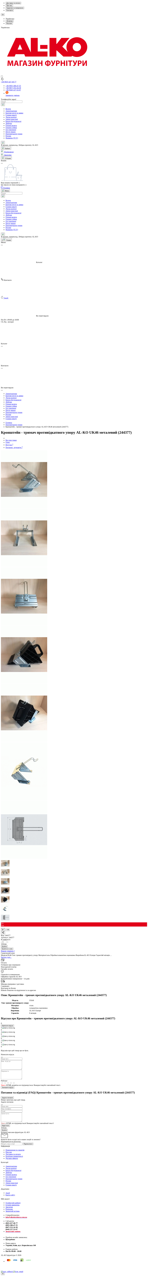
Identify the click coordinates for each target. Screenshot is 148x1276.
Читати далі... (6, 957)
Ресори (8, 136)
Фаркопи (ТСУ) (12, 138)
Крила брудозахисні (13, 121)
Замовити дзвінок (13, 95)
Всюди (8, 109)
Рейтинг (4, 1081)
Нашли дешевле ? (8, 951)
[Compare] (2, 928)
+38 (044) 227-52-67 (13, 90)
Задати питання (7, 1098)
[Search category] (3, 104)
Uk (3, 15)
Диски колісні (11, 117)
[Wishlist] (4, 928)
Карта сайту (10, 1195)
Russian (9, 23)
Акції (8, 1193)
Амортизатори (11, 111)
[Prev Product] (3, 930)
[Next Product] (8, 930)
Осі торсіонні (11, 130)
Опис (8, 442)
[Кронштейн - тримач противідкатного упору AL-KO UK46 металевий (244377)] (24, 508)
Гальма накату (11, 115)
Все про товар (11, 440)
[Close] (2, 346)
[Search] (3, 142)
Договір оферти (12, 1158)
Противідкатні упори (14, 134)
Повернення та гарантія (15, 1150)
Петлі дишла (10, 132)
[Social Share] (3, 932)
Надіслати (5, 1125)
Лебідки (9, 123)
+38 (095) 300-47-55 (13, 86)
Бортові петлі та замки (14, 113)
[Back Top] (3, 1274)
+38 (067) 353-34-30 (13, 88)
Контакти (9, 10)
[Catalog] (2, 76)
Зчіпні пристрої (12, 119)
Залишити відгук (7, 1087)
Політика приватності (14, 1156)
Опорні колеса (11, 125)
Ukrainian (9, 21)
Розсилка (9, 1209)
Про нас (9, 5)
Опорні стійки (11, 128)
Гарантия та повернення (14, 8)
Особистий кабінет (13, 1203)
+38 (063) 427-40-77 (8, 82)
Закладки (9, 1207)
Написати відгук (7, 1025)
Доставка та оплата (13, 3)
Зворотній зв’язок (13, 1211)
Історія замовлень (12, 1205)
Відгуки (9, 445)
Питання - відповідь (14, 447)
